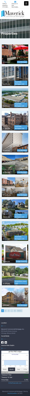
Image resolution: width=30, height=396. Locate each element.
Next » (20, 311)
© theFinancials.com (15, 383)
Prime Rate (4, 380)
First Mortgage (22, 62)
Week (4, 369)
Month (12, 369)
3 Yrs (25, 369)
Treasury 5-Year (6, 375)
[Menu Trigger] (26, 3)
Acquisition (18, 281)
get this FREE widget (15, 351)
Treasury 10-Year (6, 377)
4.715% (26, 377)
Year (18, 369)
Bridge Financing (21, 261)
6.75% (26, 380)
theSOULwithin (12, 393)
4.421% (26, 375)
